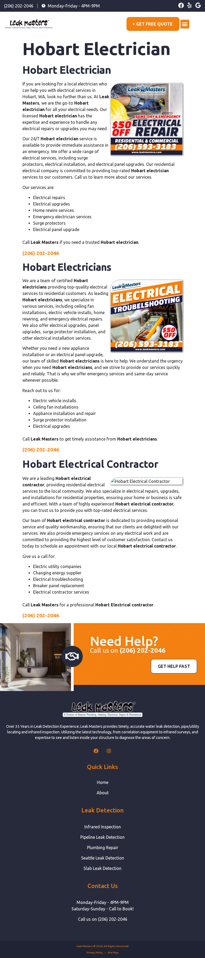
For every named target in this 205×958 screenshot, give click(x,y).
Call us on (127, 650)
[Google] (198, 5)
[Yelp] (189, 5)
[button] (184, 24)
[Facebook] (181, 5)
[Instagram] (109, 751)
